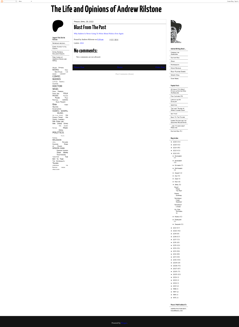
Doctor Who (175, 58)
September (178, 168)
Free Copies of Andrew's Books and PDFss (59, 59)
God (54, 104)
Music (65, 128)
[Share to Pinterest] (117, 40)
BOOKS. (55, 69)
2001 (175, 286)
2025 (175, 145)
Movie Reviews (176, 68)
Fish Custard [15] (177, 96)
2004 (175, 277)
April (177, 185)
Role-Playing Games (178, 72)
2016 (175, 242)
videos (63, 167)
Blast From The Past (178, 189)
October (178, 165)
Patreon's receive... (59, 43)
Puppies (54, 138)
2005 (175, 274)
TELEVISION (61, 155)
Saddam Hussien (62, 150)
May (176, 182)
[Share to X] (114, 40)
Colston (55, 84)
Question (174, 105)
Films (57, 97)
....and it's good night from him (178, 127)
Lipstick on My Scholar (176, 100)
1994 (175, 295)
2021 (175, 228)
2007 (175, 269)
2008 (175, 266)
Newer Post (79, 67)
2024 (175, 148)
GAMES (65, 100)
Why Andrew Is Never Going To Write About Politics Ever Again (98, 34)
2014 (175, 248)
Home (120, 67)
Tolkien (55, 163)
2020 (175, 231)
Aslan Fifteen (58, 68)
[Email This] (110, 40)
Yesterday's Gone (178, 206)
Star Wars (62, 152)
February (178, 220)
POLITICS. (58, 132)
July (176, 176)
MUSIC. (60, 113)
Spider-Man (175, 75)
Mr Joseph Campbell (60, 118)
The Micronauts (58, 161)
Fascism (65, 96)
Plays (62, 136)
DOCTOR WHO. (57, 87)
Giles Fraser (60, 102)
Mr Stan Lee (58, 121)
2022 (82, 43)
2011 (174, 257)
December (178, 156)
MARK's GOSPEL (60, 111)
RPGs (53, 142)
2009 (175, 263)
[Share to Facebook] (116, 40)
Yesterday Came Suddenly (178, 200)
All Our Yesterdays (178, 211)
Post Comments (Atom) (125, 74)
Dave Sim (55, 93)
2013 (175, 251)
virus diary (55, 169)
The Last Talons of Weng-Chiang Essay (178, 109)
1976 (175, 298)
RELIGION (56, 140)
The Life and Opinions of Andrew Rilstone (106, 9)
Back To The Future (178, 117)
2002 (175, 283)
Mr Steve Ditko (60, 123)
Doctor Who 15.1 (176, 131)
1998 (175, 289)
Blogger (124, 323)
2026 (175, 142)
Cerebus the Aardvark (175, 53)
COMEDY (62, 74)
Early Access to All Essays (59, 47)
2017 (175, 240)
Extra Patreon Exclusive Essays (58, 53)
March (177, 217)
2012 (175, 254)
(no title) (174, 114)
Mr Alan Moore (57, 115)
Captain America (58, 82)
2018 (175, 237)
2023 (175, 150)
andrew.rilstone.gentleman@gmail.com (178, 310)
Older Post (160, 67)
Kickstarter (56, 109)
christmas (55, 165)
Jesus (173, 61)
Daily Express (57, 91)
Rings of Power (60, 145)
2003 (175, 280)
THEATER (55, 157)
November (178, 161)
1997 (175, 292)
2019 (175, 234)
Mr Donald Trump (60, 116)
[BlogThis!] (112, 40)
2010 (175, 260)
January (178, 224)
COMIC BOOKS (56, 78)
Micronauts (175, 65)
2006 (175, 271)
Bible (66, 70)
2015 (175, 245)
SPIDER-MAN (58, 148)
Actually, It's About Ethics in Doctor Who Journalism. (178, 91)
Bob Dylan (58, 72)
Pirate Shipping (178, 194)
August (177, 173)
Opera (61, 130)
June (176, 179)
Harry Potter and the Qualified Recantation (178, 121)
